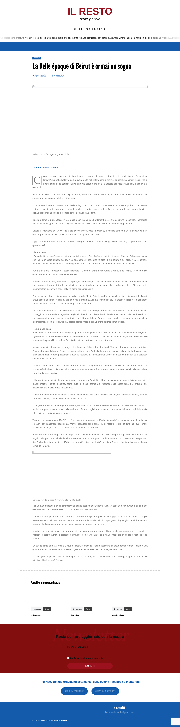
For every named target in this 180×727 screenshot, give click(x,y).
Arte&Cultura (82, 47)
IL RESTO (90, 11)
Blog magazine (90, 28)
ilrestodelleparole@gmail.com (119, 712)
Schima (64, 720)
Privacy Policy (138, 47)
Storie (100, 47)
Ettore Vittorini (40, 75)
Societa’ (63, 47)
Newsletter (116, 47)
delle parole (90, 19)
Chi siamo (27, 47)
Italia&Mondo (46, 47)
